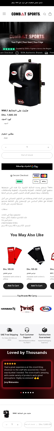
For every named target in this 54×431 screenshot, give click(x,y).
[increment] (48, 147)
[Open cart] (50, 13)
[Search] (44, 14)
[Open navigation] (4, 14)
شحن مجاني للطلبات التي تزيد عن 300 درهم (27, 3)
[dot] (21, 392)
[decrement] (6, 147)
